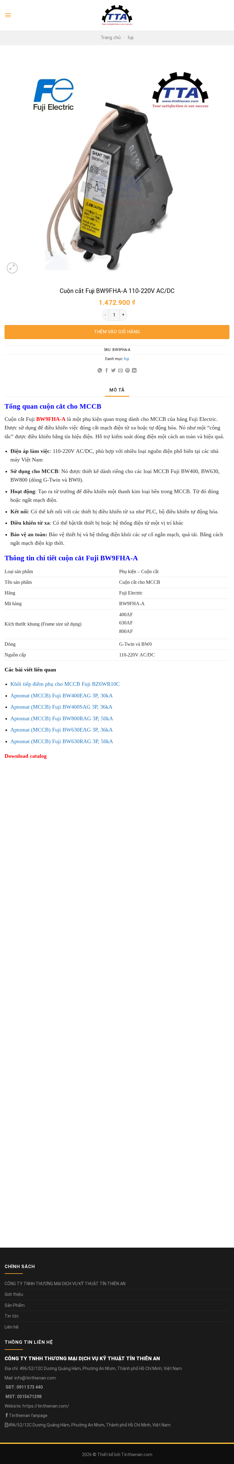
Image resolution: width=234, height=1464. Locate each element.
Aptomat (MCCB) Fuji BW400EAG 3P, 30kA (61, 695)
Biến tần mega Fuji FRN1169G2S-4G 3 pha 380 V (59, 1053)
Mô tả (117, 390)
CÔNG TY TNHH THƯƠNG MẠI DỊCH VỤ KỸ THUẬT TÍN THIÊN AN (65, 1283)
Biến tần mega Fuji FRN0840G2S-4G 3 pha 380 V (59, 1199)
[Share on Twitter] (113, 370)
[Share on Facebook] (106, 370)
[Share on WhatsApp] (100, 370)
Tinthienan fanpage (28, 1415)
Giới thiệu (14, 1294)
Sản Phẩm (15, 1305)
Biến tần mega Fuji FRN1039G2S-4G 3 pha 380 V (174, 1053)
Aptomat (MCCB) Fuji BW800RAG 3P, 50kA (61, 718)
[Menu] (8, 15)
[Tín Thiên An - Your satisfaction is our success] (117, 15)
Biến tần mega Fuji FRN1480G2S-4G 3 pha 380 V (59, 907)
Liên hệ (12, 1327)
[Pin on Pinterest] (127, 370)
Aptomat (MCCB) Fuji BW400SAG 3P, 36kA (61, 707)
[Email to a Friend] (120, 370)
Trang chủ (111, 37)
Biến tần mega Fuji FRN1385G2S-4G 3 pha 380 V (174, 907)
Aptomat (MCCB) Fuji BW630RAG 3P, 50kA (61, 741)
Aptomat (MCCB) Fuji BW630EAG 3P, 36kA (61, 730)
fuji (130, 37)
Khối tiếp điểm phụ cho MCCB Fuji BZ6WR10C (65, 684)
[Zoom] (12, 267)
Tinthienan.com (136, 1454)
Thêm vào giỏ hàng (117, 331)
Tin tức (12, 1316)
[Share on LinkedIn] (134, 370)
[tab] (117, 390)
